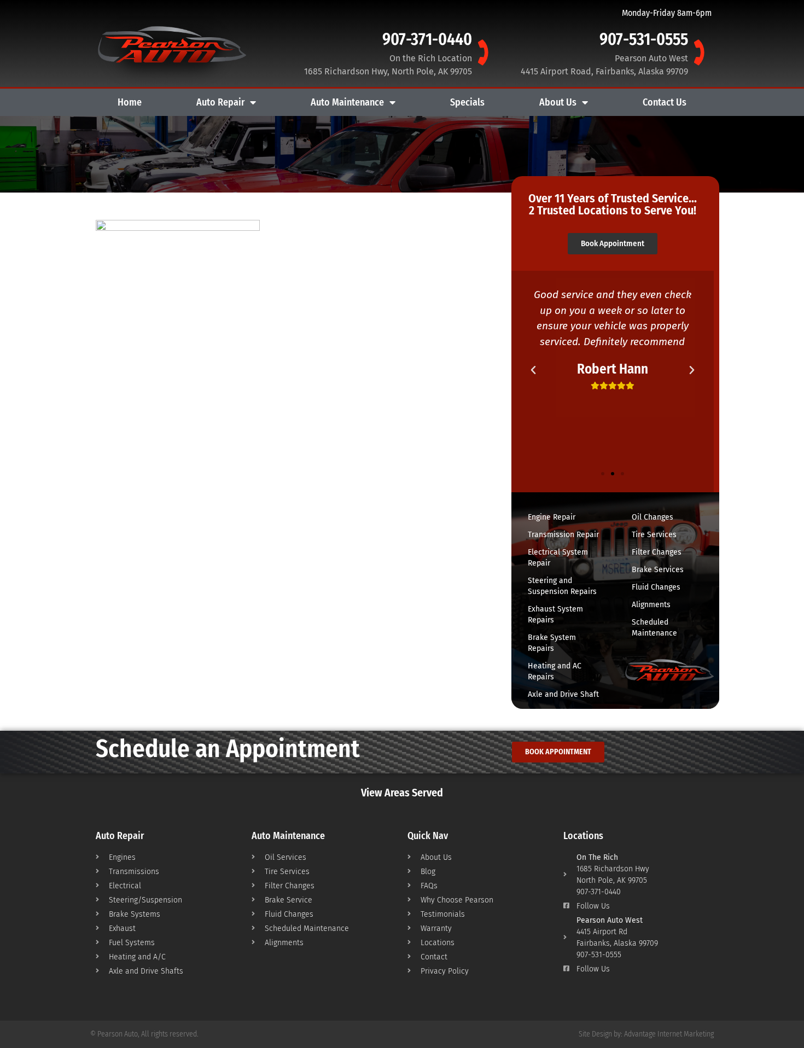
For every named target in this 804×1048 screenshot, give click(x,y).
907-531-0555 (643, 39)
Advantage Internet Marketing (669, 1034)
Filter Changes (656, 552)
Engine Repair (551, 517)
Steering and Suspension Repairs (562, 586)
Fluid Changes (656, 587)
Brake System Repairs (552, 643)
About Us (557, 102)
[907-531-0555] (698, 52)
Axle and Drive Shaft (563, 694)
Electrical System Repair (558, 558)
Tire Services (654, 534)
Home (130, 102)
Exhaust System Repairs (555, 614)
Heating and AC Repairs (554, 671)
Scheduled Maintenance (654, 628)
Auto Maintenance (347, 102)
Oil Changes (652, 517)
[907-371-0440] (482, 52)
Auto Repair (220, 102)
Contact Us (664, 102)
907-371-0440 (427, 39)
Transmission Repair (563, 534)
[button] (533, 370)
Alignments (651, 604)
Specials (467, 102)
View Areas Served (402, 792)
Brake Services (658, 569)
